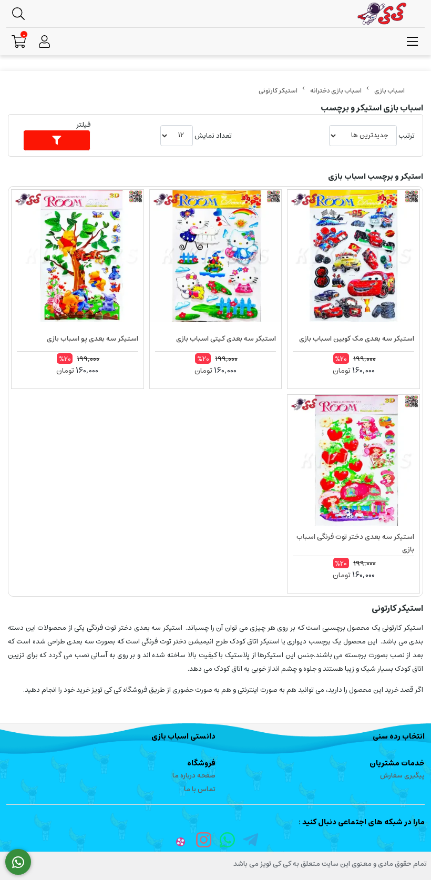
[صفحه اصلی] (389, 90)
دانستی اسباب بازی (183, 736)
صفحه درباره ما (194, 776)
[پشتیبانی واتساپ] (18, 862)
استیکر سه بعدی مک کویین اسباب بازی (356, 339)
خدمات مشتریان (397, 763)
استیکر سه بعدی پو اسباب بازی (92, 339)
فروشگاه (201, 763)
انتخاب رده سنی (399, 736)
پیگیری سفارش (402, 776)
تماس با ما (200, 789)
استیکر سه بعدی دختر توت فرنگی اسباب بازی (355, 543)
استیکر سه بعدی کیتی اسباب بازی (226, 339)
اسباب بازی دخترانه (336, 90)
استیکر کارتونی (278, 90)
